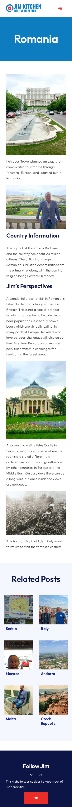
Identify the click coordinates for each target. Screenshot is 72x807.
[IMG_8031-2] (18, 597)
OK (36, 798)
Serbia (11, 628)
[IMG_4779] (53, 687)
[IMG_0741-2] (18, 642)
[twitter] (31, 775)
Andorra (48, 673)
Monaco (12, 673)
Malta (11, 718)
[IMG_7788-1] (18, 687)
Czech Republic (48, 721)
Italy (45, 628)
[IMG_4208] (53, 597)
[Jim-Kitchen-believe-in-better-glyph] (23, 6)
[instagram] (40, 775)
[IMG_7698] (53, 642)
